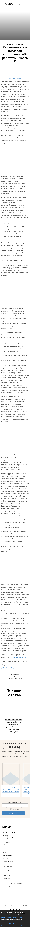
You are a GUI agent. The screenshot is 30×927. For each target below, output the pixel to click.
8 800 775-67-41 (9, 832)
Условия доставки (7, 861)
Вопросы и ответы (7, 855)
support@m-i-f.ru (8, 842)
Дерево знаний (6, 858)
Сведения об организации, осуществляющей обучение (10, 887)
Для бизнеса (6, 878)
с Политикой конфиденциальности (11, 918)
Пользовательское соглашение (11, 891)
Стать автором (6, 870)
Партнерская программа (9, 873)
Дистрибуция (6, 875)
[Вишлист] (19, 4)
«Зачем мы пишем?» (20, 657)
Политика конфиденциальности (11, 893)
